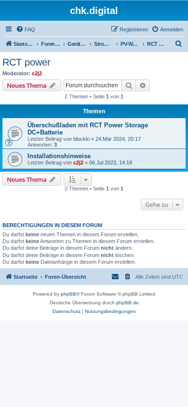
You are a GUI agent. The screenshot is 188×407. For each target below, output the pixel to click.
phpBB (68, 294)
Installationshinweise (59, 156)
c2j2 (37, 73)
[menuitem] (25, 29)
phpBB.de (127, 302)
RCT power (26, 62)
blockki (81, 139)
